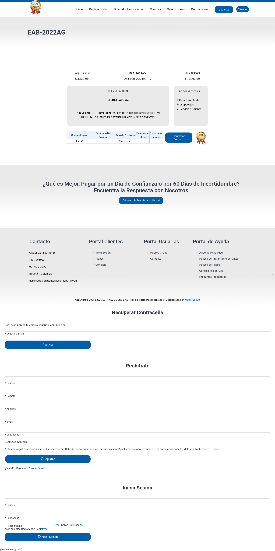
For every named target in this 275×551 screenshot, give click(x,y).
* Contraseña (12, 434)
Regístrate (41, 528)
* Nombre (10, 396)
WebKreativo (192, 299)
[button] (137, 549)
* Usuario (10, 383)
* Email (9, 421)
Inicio (79, 9)
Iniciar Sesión (49, 536)
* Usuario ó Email (14, 333)
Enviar (49, 344)
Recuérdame (15, 525)
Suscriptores (176, 9)
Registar (49, 459)
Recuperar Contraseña (69, 525)
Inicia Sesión (38, 468)
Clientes (155, 9)
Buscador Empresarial (128, 9)
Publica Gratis (98, 9)
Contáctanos (199, 9)
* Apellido (10, 408)
